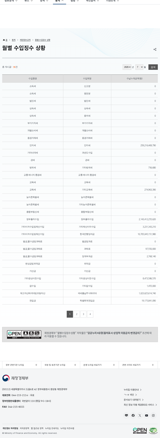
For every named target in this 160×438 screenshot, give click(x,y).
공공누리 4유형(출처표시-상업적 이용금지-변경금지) (24, 334)
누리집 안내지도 (52, 428)
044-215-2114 (20, 395)
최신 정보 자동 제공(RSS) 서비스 (139, 404)
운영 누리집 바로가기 (92, 365)
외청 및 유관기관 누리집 (55, 365)
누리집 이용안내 (131, 389)
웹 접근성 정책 (37, 428)
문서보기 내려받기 (132, 399)
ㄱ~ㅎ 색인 (129, 394)
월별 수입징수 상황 (42, 40)
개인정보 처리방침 (10, 428)
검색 (153, 67)
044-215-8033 (16, 406)
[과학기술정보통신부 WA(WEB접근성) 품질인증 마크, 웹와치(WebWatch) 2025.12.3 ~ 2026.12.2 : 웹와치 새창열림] (153, 431)
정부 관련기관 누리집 (15, 365)
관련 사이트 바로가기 (131, 365)
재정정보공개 (25, 40)
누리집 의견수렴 (67, 428)
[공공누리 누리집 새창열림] (140, 431)
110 (32, 400)
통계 (13, 40)
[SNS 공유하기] (155, 49)
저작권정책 (24, 428)
